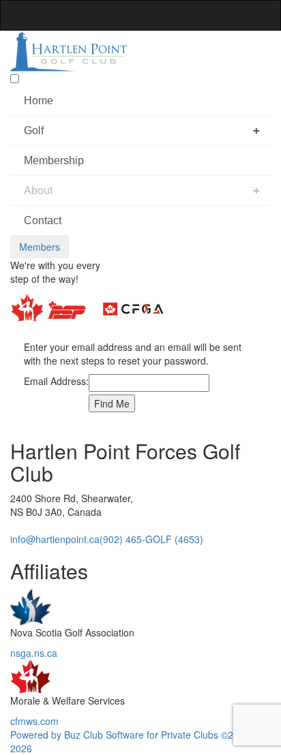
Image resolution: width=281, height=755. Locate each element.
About (38, 190)
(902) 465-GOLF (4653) (151, 539)
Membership (54, 160)
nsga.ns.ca (33, 653)
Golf (34, 130)
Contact (42, 220)
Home (38, 100)
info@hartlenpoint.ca (55, 539)
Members (39, 246)
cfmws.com (34, 721)
